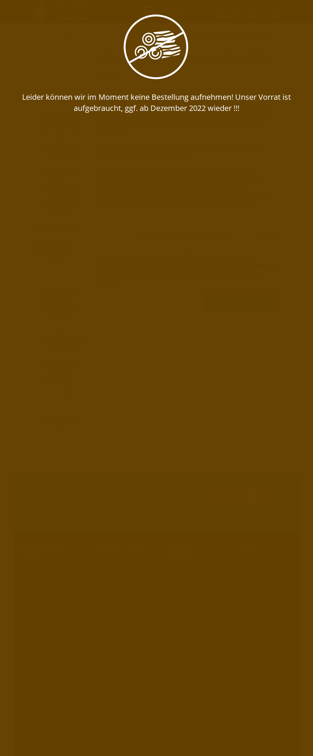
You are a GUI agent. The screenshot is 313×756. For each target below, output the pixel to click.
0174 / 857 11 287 (59, 396)
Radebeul (172, 691)
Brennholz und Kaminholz (151, 36)
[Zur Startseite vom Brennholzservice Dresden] (64, 11)
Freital (169, 683)
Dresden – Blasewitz (183, 602)
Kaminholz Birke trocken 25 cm (230, 36)
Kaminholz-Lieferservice (44, 571)
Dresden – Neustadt (183, 643)
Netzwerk (180, 741)
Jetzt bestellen (246, 302)
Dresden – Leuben (181, 634)
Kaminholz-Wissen (246, 735)
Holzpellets (56, 242)
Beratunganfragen (229, 497)
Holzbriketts (57, 228)
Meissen (171, 707)
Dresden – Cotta (179, 610)
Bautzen (171, 699)
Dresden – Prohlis (181, 667)
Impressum (211, 741)
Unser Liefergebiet (182, 571)
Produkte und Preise (87, 36)
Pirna (167, 675)
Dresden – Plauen (181, 659)
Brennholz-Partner (38, 596)
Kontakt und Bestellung (43, 579)
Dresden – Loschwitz (184, 626)
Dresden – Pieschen (183, 651)
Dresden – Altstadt (182, 594)
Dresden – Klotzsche (183, 618)
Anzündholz (57, 255)
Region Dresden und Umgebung (183, 582)
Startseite (43, 36)
